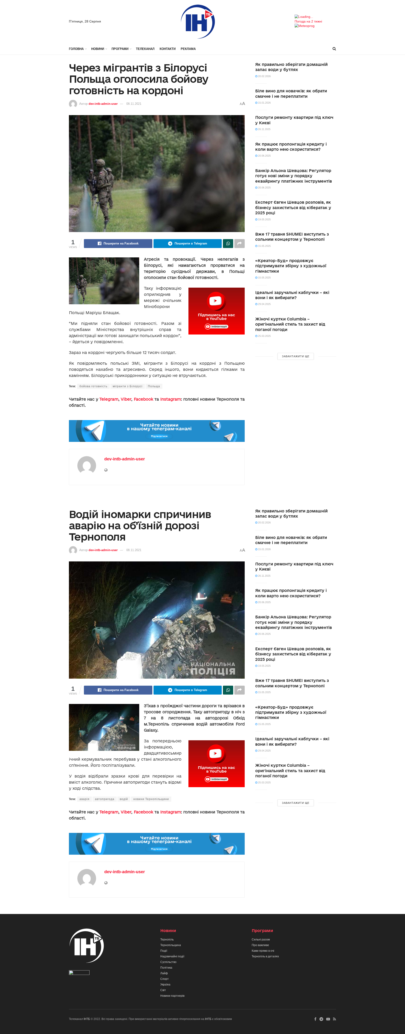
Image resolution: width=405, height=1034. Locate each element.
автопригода (104, 799)
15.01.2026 (264, 102)
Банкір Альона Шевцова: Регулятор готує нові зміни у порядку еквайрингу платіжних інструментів (293, 175)
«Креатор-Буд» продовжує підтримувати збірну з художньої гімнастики (290, 265)
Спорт (164, 979)
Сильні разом (261, 939)
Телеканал (145, 49)
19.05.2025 (264, 219)
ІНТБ (87, 1019)
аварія (84, 799)
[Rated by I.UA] (79, 973)
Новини (97, 49)
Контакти (168, 49)
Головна (76, 49)
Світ (163, 990)
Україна (165, 984)
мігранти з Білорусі (127, 386)
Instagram (170, 399)
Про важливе (260, 945)
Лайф (164, 973)
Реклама (188, 49)
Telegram (108, 399)
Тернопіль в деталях (265, 956)
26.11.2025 (263, 129)
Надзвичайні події (172, 956)
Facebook (143, 399)
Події (163, 950)
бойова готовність (93, 386)
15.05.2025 (264, 245)
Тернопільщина (170, 945)
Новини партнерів (172, 995)
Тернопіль (167, 939)
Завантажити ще (295, 356)
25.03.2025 (264, 336)
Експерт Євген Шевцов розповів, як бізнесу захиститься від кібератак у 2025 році (293, 207)
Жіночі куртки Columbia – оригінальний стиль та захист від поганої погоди (290, 324)
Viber (126, 399)
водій (124, 799)
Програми (120, 49)
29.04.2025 (264, 304)
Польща (154, 386)
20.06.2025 (264, 155)
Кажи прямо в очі (263, 950)
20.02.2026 (264, 76)
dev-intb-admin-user (103, 103)
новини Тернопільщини (151, 799)
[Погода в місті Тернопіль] (315, 17)
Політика (166, 967)
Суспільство (168, 962)
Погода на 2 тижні (308, 21)
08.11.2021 (133, 103)
